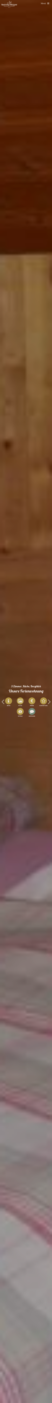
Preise (32, 705)
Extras (20, 716)
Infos (8, 705)
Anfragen (32, 716)
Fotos (20, 705)
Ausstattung (43, 705)
